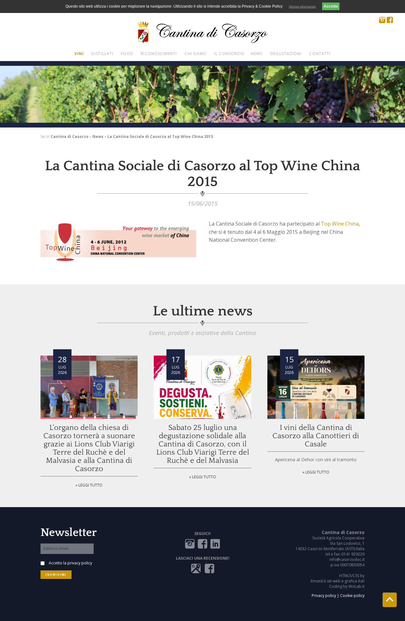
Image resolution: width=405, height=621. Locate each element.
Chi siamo (195, 53)
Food (127, 53)
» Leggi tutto (89, 485)
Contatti (320, 53)
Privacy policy (324, 595)
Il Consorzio (229, 53)
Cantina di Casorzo (70, 136)
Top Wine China (340, 223)
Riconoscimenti (159, 53)
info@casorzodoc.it (346, 559)
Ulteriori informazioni (302, 6)
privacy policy (79, 563)
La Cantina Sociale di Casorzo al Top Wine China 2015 (160, 136)
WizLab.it (356, 586)
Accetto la (70, 563)
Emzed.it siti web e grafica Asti (337, 581)
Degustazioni (286, 53)
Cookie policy (352, 595)
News (256, 53)
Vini (79, 53)
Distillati (102, 53)
